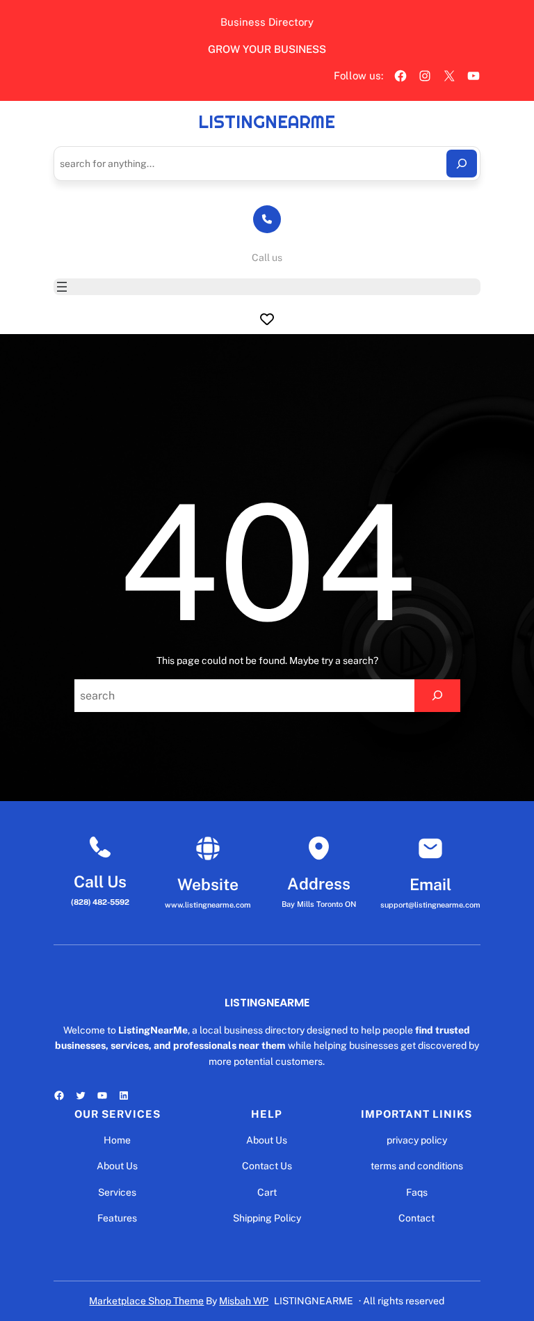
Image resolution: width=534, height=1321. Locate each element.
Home (117, 1140)
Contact (416, 1218)
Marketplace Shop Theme (146, 1300)
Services (117, 1192)
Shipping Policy (267, 1218)
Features (117, 1218)
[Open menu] (62, 286)
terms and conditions (417, 1165)
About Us (117, 1165)
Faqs (417, 1192)
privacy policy (417, 1140)
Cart (267, 1192)
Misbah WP (243, 1300)
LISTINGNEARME (266, 122)
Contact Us (267, 1165)
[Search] (461, 163)
